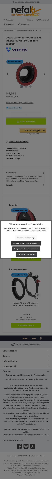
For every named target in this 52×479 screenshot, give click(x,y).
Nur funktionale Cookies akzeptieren (26, 243)
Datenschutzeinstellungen (26, 238)
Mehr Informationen (38, 230)
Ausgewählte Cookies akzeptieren (26, 249)
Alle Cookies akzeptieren (26, 254)
